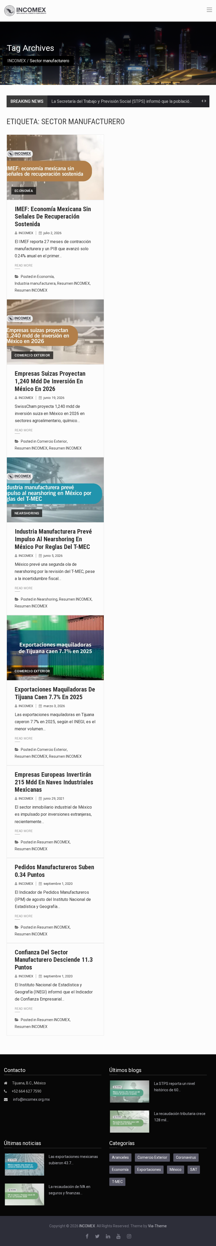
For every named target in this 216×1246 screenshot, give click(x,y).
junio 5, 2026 (52, 556)
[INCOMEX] (25, 10)
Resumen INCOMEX (73, 283)
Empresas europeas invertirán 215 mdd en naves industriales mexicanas (54, 782)
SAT (193, 1169)
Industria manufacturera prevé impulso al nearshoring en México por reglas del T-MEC (53, 539)
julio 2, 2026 (52, 233)
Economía (23, 191)
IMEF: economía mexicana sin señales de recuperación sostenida (53, 216)
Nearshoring (26, 513)
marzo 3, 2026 (54, 706)
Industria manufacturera (35, 283)
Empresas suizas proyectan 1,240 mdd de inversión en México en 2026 (50, 381)
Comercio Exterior (32, 355)
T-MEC (117, 1182)
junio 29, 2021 (53, 798)
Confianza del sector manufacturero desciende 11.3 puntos (54, 960)
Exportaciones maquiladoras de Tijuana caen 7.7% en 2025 (55, 693)
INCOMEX (16, 60)
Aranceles (120, 1157)
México (175, 1169)
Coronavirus (186, 1157)
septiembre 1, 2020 (57, 884)
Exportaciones (149, 1169)
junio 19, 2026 (53, 398)
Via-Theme (157, 1226)
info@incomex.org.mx (31, 1099)
